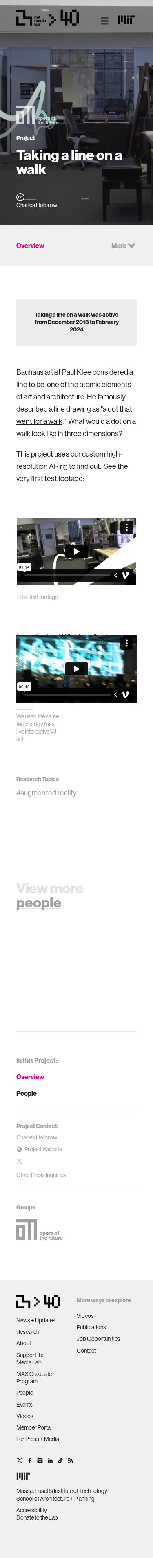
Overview (30, 1077)
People (26, 1093)
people (39, 902)
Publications (91, 1327)
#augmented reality (46, 792)
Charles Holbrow (36, 1137)
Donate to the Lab (37, 1517)
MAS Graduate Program (34, 1377)
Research (27, 1331)
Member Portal (34, 1427)
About (23, 1343)
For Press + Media (37, 1439)
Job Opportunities (98, 1338)
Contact (86, 1350)
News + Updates (35, 1320)
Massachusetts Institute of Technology (61, 1491)
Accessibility (31, 1510)
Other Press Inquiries (41, 1175)
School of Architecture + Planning (55, 1498)
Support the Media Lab (30, 1358)
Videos (24, 1416)
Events (24, 1404)
